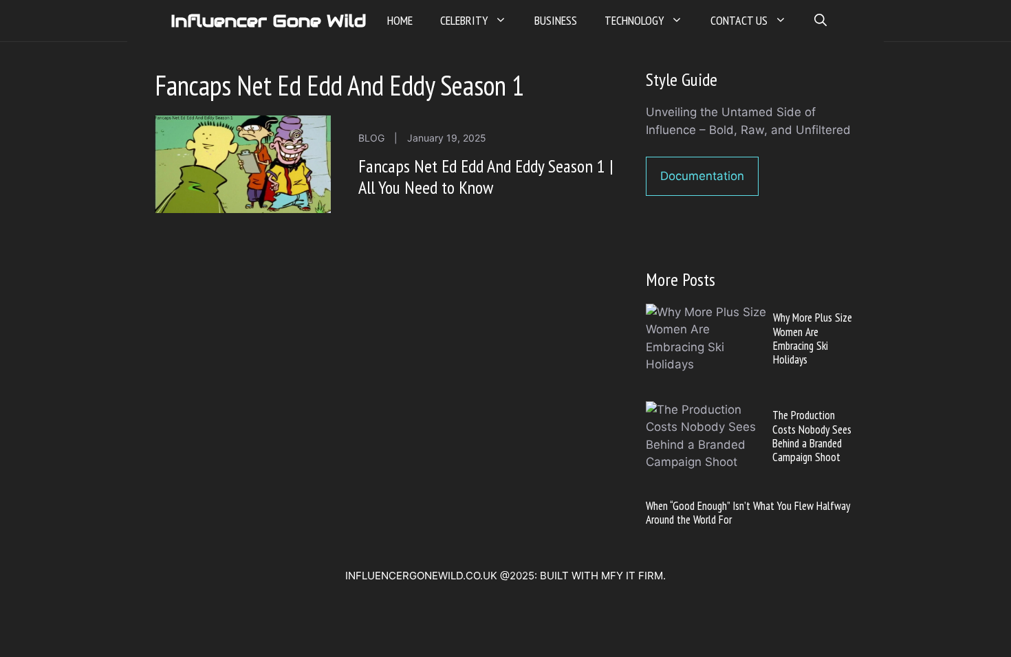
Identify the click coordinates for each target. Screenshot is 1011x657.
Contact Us (739, 20)
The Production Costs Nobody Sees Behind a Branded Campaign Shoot (811, 436)
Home (400, 20)
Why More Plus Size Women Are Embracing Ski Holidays (812, 338)
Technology (634, 20)
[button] (820, 20)
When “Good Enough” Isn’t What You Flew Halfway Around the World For (748, 512)
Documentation (702, 176)
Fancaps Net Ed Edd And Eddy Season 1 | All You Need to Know (485, 177)
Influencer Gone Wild (269, 21)
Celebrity (464, 20)
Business (555, 20)
